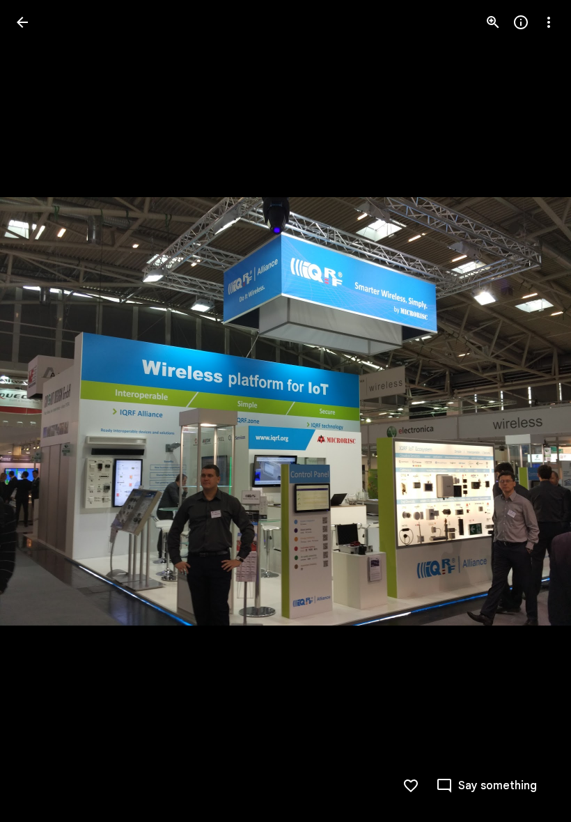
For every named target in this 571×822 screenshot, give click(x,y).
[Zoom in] (493, 22)
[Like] (410, 785)
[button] (38, 411)
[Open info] (521, 22)
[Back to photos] (22, 22)
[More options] (549, 22)
